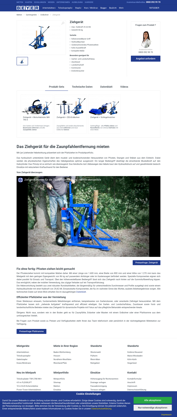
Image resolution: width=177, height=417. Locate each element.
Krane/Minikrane (24, 363)
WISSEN (51, 2)
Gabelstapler (22, 359)
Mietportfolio (59, 379)
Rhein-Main (95, 359)
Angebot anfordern (145, 58)
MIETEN (20, 2)
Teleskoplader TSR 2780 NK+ (29, 379)
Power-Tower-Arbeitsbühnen (29, 390)
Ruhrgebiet (95, 363)
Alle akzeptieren (152, 400)
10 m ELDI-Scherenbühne (27, 386)
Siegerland (131, 363)
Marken (57, 386)
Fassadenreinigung (98, 386)
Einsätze (57, 390)
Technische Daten (82, 86)
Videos (124, 86)
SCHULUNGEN (40, 2)
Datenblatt (106, 86)
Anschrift (131, 382)
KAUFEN (28, 2)
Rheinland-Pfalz (60, 363)
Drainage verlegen (98, 382)
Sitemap (57, 382)
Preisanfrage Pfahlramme (31, 331)
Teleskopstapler (23, 356)
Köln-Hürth (132, 359)
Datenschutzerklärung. (101, 408)
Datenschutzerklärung (136, 390)
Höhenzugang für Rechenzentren (104, 379)
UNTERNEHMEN (63, 2)
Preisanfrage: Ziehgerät (146, 262)
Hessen (57, 356)
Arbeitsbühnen (23, 352)
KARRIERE (89, 2)
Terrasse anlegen (97, 390)
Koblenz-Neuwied (134, 352)
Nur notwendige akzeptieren (152, 407)
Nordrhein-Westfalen (62, 359)
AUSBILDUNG (77, 2)
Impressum (132, 386)
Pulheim (93, 356)
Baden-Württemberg (62, 352)
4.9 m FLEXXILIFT (24, 382)
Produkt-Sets (56, 86)
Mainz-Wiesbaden (135, 356)
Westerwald (95, 352)
